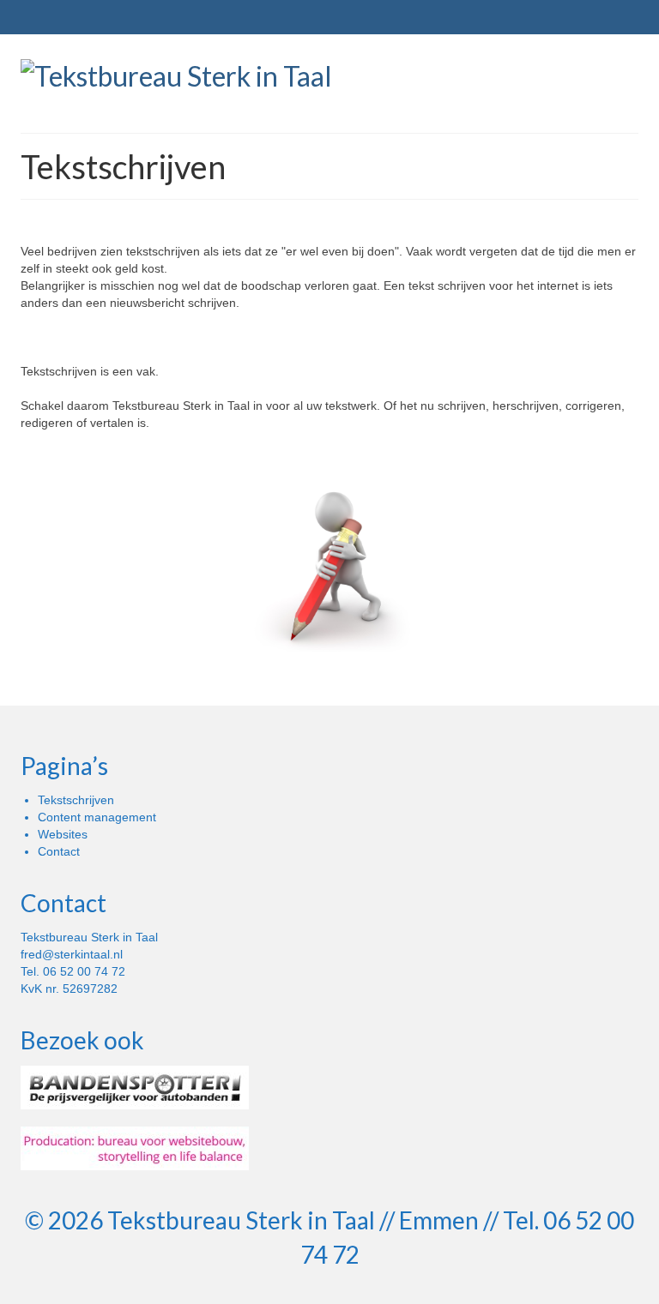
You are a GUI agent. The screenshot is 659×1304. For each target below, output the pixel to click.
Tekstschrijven (76, 800)
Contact (59, 851)
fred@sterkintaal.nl (72, 954)
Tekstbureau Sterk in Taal (241, 1220)
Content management (97, 817)
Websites (63, 834)
